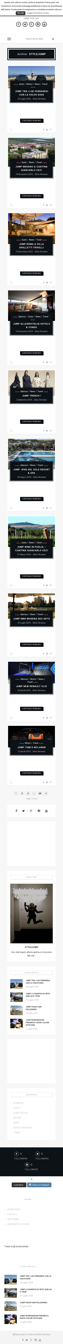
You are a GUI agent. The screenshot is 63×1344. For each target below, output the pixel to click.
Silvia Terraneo (39, 99)
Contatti (12, 1214)
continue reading (31, 121)
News (37, 84)
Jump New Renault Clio (31, 686)
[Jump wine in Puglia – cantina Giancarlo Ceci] (31, 531)
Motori (29, 84)
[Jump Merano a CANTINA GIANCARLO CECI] (31, 152)
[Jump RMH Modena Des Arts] (31, 606)
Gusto (21, 84)
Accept (20, 13)
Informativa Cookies (18, 1224)
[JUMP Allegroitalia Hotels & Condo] (31, 305)
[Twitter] (25, 24)
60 (40, 793)
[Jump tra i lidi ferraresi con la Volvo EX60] (31, 77)
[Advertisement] (31, 844)
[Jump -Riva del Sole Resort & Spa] (31, 454)
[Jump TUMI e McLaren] (31, 736)
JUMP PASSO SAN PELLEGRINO (33, 1302)
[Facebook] (18, 24)
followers (21, 1158)
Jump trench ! (31, 395)
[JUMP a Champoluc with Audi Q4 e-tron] (16, 997)
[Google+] (31, 24)
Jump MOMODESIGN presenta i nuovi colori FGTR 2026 (37, 1022)
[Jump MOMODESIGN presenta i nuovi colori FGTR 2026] (16, 1023)
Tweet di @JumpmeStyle (16, 1246)
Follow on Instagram (40, 1185)
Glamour (22, 316)
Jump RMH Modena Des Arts (31, 618)
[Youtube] (44, 24)
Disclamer (13, 1219)
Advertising (14, 1209)
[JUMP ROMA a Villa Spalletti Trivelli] (31, 228)
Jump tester (20, 1113)
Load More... (19, 1185)
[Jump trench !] (31, 383)
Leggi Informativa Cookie (38, 13)
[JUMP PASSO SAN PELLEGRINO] (16, 1010)
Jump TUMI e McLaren (31, 747)
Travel (44, 84)
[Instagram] (37, 24)
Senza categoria (22, 1127)
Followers (31, 1169)
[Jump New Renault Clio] (31, 672)
